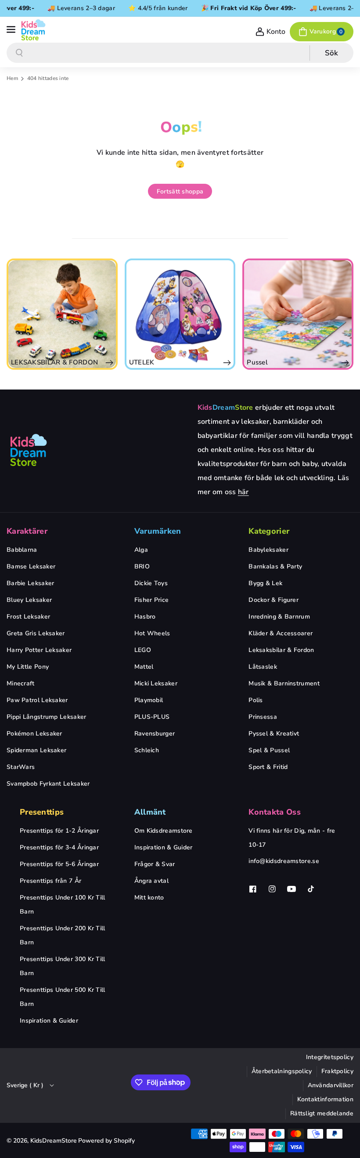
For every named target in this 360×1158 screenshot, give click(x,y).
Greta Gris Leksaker (36, 633)
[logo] (28, 450)
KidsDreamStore (53, 1140)
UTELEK (142, 362)
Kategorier (268, 531)
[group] (62, 314)
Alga (141, 550)
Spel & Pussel (269, 750)
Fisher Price (151, 600)
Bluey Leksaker (29, 600)
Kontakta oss (274, 812)
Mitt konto (149, 897)
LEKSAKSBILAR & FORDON (54, 362)
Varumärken (157, 531)
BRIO (142, 566)
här (243, 492)
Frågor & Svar (154, 864)
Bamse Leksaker (31, 566)
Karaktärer (27, 531)
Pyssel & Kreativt (273, 733)
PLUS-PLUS (152, 717)
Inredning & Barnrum (279, 616)
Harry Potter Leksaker (39, 650)
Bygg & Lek (265, 583)
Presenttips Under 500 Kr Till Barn (62, 997)
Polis (255, 700)
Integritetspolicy (329, 1057)
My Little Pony (28, 667)
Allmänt (150, 812)
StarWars (21, 767)
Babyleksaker (268, 550)
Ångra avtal (151, 881)
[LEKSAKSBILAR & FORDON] (62, 314)
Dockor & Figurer (273, 600)
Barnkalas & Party (275, 566)
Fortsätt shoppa (180, 191)
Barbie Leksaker (30, 583)
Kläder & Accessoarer (280, 633)
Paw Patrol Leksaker (37, 700)
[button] (12, 30)
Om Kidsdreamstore (163, 831)
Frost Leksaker (28, 616)
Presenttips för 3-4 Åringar (59, 847)
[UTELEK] (180, 314)
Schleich (146, 750)
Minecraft (21, 683)
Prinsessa (262, 717)
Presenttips (42, 812)
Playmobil (148, 700)
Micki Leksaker (155, 683)
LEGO (142, 650)
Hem (12, 78)
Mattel (144, 667)
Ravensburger (154, 733)
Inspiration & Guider (49, 1020)
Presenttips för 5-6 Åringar (59, 864)
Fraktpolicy (337, 1071)
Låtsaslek (262, 667)
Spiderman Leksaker (36, 750)
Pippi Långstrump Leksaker (46, 717)
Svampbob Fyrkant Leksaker (48, 783)
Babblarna (22, 550)
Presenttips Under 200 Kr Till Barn (62, 935)
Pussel (257, 362)
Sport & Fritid (268, 767)
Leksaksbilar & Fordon (281, 650)
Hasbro (145, 616)
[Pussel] (298, 314)
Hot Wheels (152, 633)
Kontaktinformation (325, 1099)
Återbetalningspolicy (282, 1071)
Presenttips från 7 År (50, 881)
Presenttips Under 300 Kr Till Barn (62, 966)
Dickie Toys (151, 583)
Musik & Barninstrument (284, 683)
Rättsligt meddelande (321, 1113)
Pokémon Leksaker (34, 733)
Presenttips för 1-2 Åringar (59, 831)
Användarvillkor (331, 1085)
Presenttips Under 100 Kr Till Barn (62, 904)
